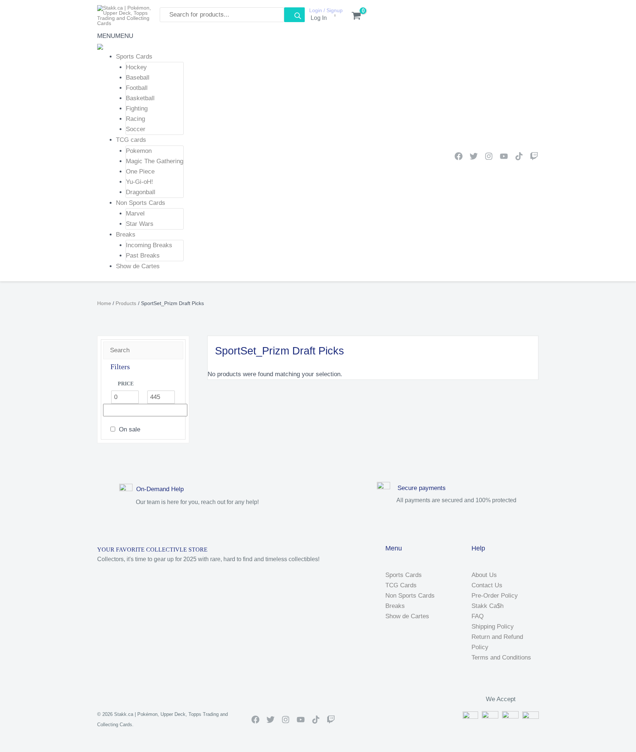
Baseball (137, 77)
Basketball (140, 98)
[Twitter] (473, 156)
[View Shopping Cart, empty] (352, 16)
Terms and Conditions (501, 657)
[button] (115, 35)
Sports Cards (134, 56)
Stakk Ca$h (487, 605)
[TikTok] (519, 156)
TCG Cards (401, 585)
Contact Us (486, 585)
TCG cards (131, 139)
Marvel (135, 213)
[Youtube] (504, 156)
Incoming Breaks (149, 245)
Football (137, 87)
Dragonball (140, 192)
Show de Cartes (138, 266)
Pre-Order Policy (494, 595)
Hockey (136, 67)
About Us (484, 574)
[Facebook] (458, 156)
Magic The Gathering (154, 161)
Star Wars (139, 223)
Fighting (137, 108)
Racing (135, 118)
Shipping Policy (492, 626)
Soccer (135, 129)
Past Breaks (143, 255)
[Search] (294, 14)
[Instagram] (489, 156)
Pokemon (139, 150)
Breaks (125, 234)
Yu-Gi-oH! (139, 181)
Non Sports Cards (140, 202)
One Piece (140, 171)
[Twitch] (534, 156)
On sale (129, 429)
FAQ (477, 616)
